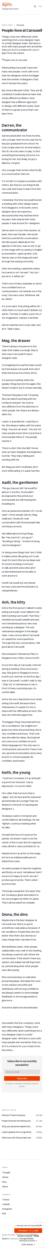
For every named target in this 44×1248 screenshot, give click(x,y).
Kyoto (5, 1238)
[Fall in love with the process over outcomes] (22, 1138)
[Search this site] (35, 6)
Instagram (7, 1209)
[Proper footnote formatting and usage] (22, 1121)
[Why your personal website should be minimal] (22, 1126)
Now (4, 1182)
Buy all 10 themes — (28, 1236)
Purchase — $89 (28, 1230)
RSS (4, 1213)
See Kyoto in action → (28, 1240)
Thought (6, 1172)
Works (5, 1177)
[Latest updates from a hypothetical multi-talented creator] (22, 1132)
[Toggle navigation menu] (40, 6)
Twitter (5, 1199)
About (5, 1186)
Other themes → (28, 1244)
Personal (20, 25)
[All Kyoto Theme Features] (22, 1115)
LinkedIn (6, 1204)
